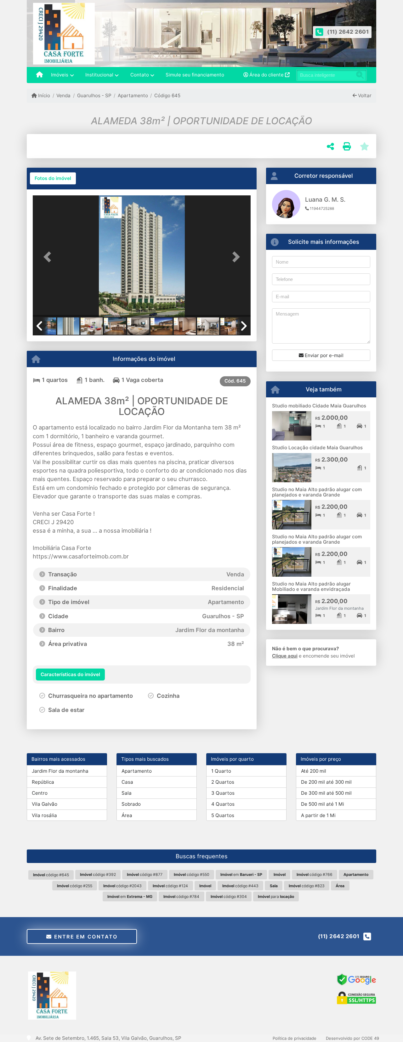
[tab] (53, 178)
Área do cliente (266, 75)
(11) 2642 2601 (348, 32)
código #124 (170, 885)
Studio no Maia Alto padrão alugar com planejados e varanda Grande (317, 492)
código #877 (144, 874)
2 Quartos (222, 782)
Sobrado (131, 804)
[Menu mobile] (39, 75)
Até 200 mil (313, 771)
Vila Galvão (44, 804)
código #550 (191, 874)
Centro (40, 793)
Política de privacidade (294, 1038)
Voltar (364, 95)
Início (43, 95)
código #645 (51, 874)
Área (127, 815)
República (43, 782)
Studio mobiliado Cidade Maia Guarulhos (319, 406)
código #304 (229, 896)
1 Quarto (221, 771)
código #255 (74, 885)
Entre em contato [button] (84, 936)
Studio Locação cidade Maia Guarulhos (317, 448)
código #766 (314, 874)
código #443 (240, 885)
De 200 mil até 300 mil (326, 782)
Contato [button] (139, 75)
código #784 (181, 896)
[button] (49, 256)
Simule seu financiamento (195, 75)
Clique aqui (285, 656)
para (276, 896)
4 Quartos (223, 804)
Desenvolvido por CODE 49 (352, 1038)
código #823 (307, 885)
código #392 (98, 874)
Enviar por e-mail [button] (323, 355)
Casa (127, 782)
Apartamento (133, 95)
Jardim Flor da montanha (60, 771)
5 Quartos (222, 815)
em (241, 874)
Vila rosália (44, 815)
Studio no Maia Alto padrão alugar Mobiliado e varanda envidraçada (311, 586)
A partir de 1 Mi (318, 815)
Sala (127, 793)
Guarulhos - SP (94, 95)
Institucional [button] (99, 75)
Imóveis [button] (59, 75)
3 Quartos (223, 793)
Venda (63, 95)
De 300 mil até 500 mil (326, 793)
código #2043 (122, 885)
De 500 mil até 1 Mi (322, 804)
